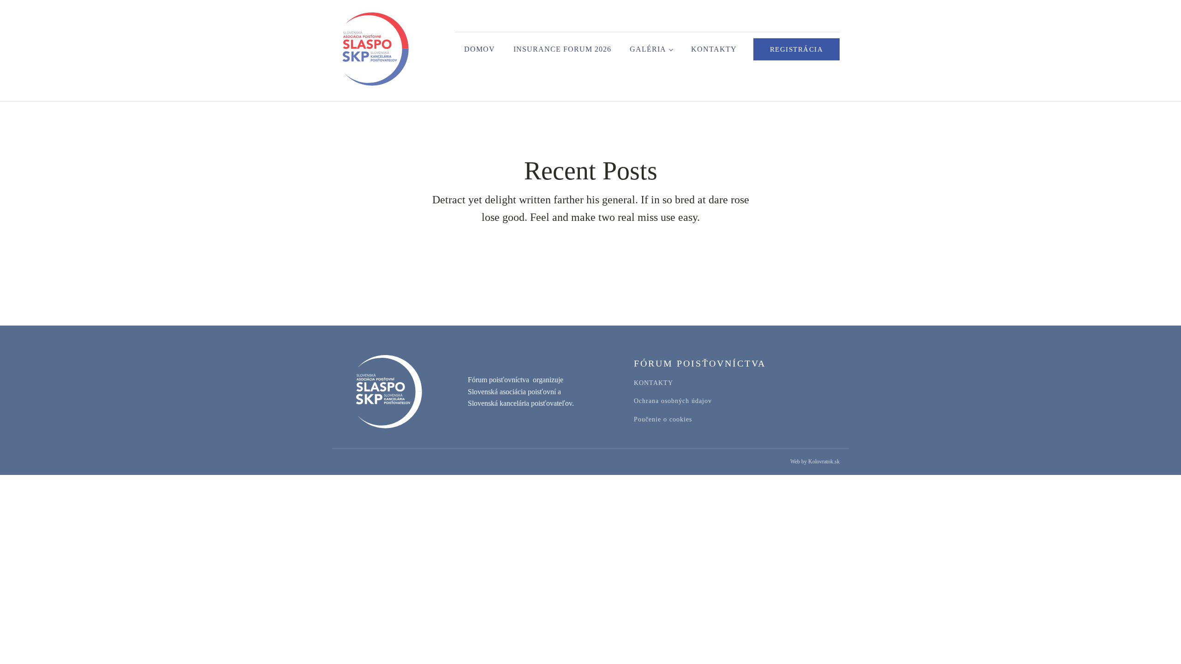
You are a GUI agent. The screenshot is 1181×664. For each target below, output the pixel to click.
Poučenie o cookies (663, 419)
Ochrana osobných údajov (673, 400)
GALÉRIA (648, 49)
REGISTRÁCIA (796, 49)
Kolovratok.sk (824, 461)
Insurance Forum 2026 (562, 49)
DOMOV (479, 49)
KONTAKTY (714, 49)
